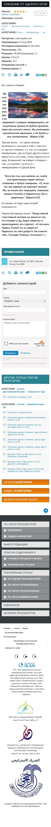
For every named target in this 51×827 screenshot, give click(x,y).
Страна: (6, 298)
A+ (44, 13)
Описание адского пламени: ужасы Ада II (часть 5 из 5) (27, 448)
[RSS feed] (34, 656)
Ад (44, 32)
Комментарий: (9, 319)
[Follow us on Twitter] (25, 656)
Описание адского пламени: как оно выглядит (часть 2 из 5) (24, 426)
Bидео (25, 628)
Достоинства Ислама (20, 26)
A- (36, 13)
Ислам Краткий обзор (14, 633)
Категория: (9, 23)
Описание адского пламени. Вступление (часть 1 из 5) (26, 418)
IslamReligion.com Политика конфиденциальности (25, 642)
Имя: (5, 289)
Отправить (10, 353)
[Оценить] (3, 74)
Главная (6, 628)
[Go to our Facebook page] (17, 656)
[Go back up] (45, 510)
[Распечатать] (15, 74)
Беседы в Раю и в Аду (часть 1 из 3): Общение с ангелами (25, 455)
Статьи (5, 26)
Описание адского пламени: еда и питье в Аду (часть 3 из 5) (27, 433)
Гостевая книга (9, 637)
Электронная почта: (11, 306)
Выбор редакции (10, 14)
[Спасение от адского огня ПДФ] (21, 74)
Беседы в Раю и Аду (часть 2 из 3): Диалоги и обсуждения (24, 462)
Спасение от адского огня (20, 397)
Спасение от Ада (36, 391)
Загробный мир (32, 32)
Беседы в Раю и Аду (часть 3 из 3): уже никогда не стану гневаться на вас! (26, 470)
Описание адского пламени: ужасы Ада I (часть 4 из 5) (27, 440)
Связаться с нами (12, 648)
